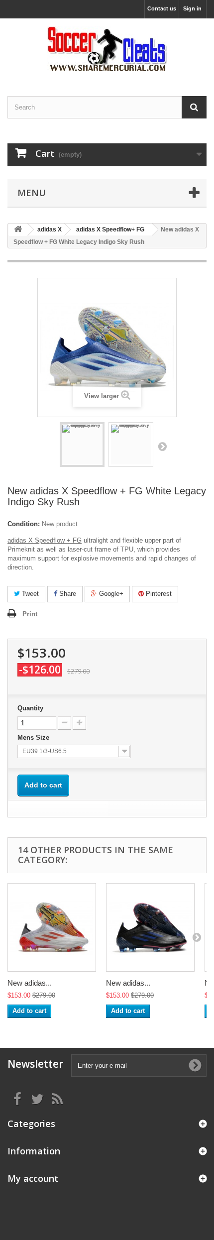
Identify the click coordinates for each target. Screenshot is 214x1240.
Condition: (23, 524)
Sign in (192, 8)
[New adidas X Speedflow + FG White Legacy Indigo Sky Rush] (82, 444)
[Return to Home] (17, 230)
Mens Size (34, 737)
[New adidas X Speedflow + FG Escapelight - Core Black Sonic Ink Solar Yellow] (150, 927)
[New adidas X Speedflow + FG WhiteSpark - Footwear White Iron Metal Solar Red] (51, 927)
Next (162, 446)
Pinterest (158, 593)
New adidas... (29, 983)
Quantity (30, 708)
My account (32, 1178)
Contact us (161, 8)
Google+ (110, 593)
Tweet (29, 593)
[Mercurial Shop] (107, 48)
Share (66, 593)
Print (29, 614)
